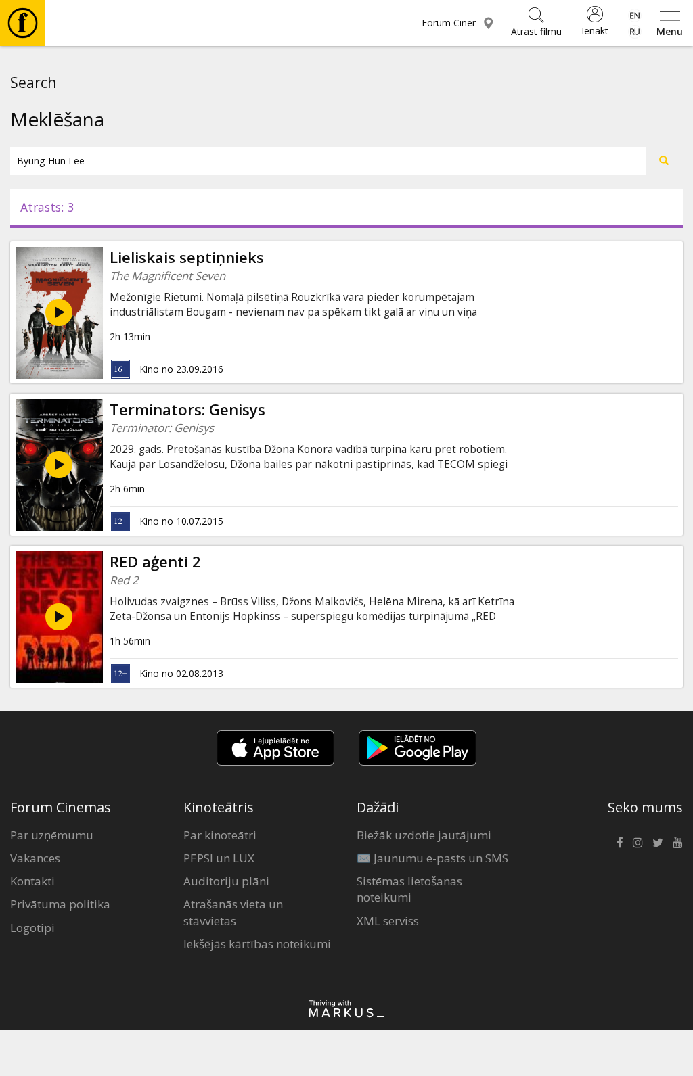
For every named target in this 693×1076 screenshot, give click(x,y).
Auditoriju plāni (226, 881)
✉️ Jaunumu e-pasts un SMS (432, 858)
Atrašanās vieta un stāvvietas (233, 912)
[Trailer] (58, 312)
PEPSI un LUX (218, 858)
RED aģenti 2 (155, 561)
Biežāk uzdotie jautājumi (424, 835)
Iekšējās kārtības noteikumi (257, 944)
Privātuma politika (60, 904)
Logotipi (32, 927)
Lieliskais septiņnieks (187, 257)
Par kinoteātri (219, 835)
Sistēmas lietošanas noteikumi (409, 889)
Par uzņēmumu (51, 835)
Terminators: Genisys (187, 409)
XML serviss (388, 921)
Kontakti (32, 881)
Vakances (35, 858)
